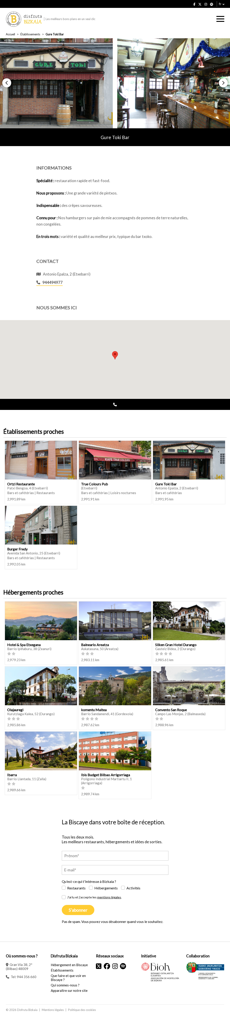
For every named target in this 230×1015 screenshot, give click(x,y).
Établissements (30, 34)
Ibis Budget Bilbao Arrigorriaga (105, 775)
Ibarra (12, 775)
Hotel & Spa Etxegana (24, 644)
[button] (6, 82)
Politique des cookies (82, 1010)
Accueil (10, 34)
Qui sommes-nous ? (65, 985)
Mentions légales (53, 1010)
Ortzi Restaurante (21, 484)
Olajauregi (15, 710)
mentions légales (109, 897)
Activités (133, 888)
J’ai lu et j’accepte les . (94, 897)
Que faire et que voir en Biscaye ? (68, 978)
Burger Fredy (17, 549)
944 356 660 (26, 977)
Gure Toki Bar (166, 484)
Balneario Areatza (95, 644)
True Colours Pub (94, 484)
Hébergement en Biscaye (69, 965)
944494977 (52, 282)
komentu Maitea (94, 710)
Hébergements (106, 888)
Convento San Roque (171, 710)
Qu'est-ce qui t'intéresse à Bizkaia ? (89, 881)
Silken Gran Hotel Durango (176, 644)
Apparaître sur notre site (69, 990)
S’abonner (78, 910)
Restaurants (76, 888)
